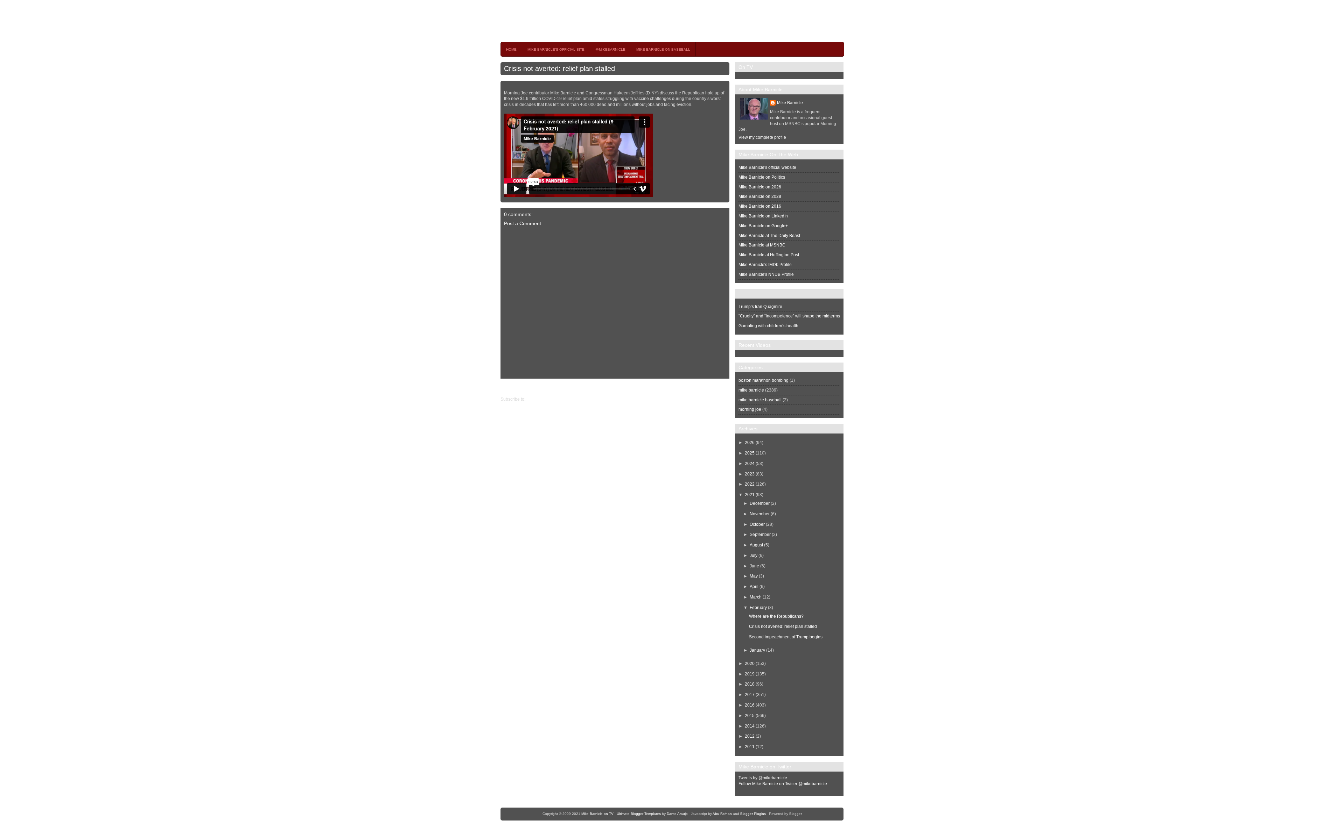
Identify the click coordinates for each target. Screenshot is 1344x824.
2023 (750, 474)
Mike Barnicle (790, 102)
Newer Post (724, 387)
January (757, 650)
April (754, 586)
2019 (750, 674)
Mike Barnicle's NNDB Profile (766, 274)
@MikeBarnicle (610, 49)
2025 (750, 453)
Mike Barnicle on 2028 (759, 196)
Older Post (510, 387)
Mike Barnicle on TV (562, 21)
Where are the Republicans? (776, 616)
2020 (750, 663)
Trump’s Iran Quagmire (760, 306)
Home (511, 49)
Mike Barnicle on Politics (761, 177)
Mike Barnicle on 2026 (759, 187)
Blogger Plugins (753, 814)
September (760, 534)
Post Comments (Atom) (548, 399)
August (756, 545)
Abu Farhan (722, 814)
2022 (750, 484)
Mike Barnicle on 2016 (759, 206)
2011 (750, 746)
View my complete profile (762, 137)
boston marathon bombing (763, 380)
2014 (750, 726)
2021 (750, 494)
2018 (750, 684)
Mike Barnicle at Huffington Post (768, 254)
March (756, 597)
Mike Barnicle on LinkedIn (763, 216)
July (753, 555)
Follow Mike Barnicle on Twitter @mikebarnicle (782, 783)
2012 (750, 736)
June (754, 566)
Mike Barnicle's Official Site (555, 49)
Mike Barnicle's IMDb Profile (765, 264)
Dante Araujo (677, 814)
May (754, 576)
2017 (750, 694)
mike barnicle (751, 390)
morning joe (749, 409)
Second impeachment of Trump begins (785, 637)
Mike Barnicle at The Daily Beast (769, 235)
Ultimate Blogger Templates (639, 814)
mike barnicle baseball (760, 399)
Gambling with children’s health (768, 325)
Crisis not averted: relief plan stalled (559, 68)
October (757, 524)
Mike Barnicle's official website (767, 167)
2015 (750, 715)
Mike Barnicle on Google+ (763, 225)
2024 (750, 463)
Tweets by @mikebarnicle (762, 777)
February (758, 607)
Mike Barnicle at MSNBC (761, 245)
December (760, 503)
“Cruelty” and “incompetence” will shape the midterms (789, 316)
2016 (750, 705)
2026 (750, 442)
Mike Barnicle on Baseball (663, 49)
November (760, 513)
